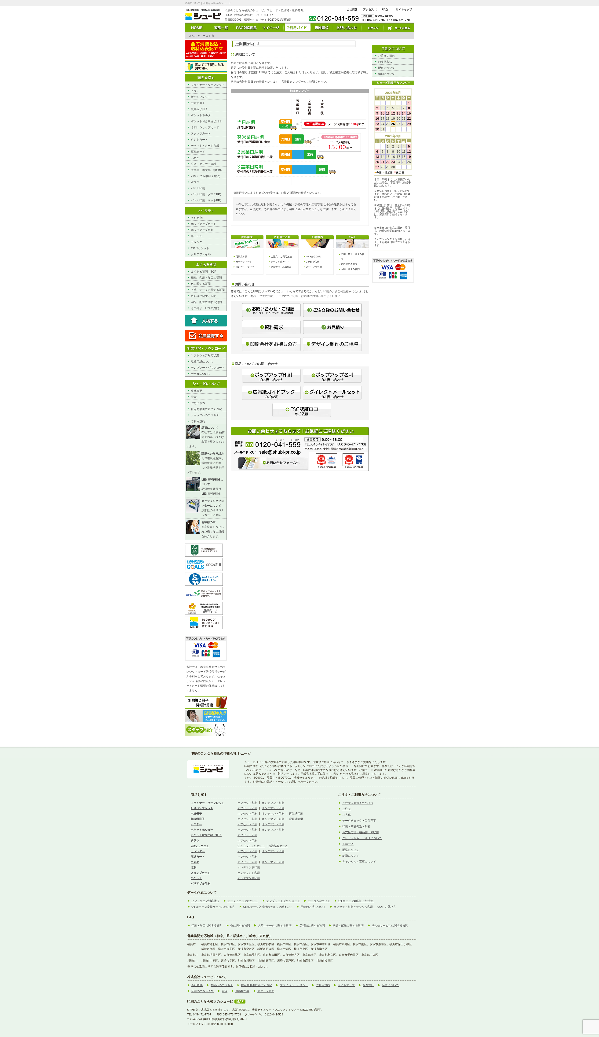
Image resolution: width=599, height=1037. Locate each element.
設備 (194, 397)
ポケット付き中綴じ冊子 (206, 121)
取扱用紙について (202, 361)
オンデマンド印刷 (273, 802)
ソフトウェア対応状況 (205, 355)
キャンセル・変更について (359, 861)
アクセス (368, 10)
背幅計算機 (296, 819)
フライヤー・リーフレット (208, 84)
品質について (390, 985)
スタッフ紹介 (265, 991)
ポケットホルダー (202, 115)
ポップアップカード (203, 224)
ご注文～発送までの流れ (357, 803)
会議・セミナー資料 (203, 164)
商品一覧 (220, 27)
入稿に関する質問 (350, 269)
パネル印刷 (198, 188)
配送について (386, 68)
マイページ (271, 27)
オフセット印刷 (247, 802)
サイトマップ (403, 10)
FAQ (385, 10)
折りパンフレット (202, 808)
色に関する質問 (201, 283)
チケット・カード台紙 (205, 145)
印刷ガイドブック (245, 267)
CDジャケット (200, 248)
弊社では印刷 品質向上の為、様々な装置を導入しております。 (205, 437)
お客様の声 (242, 991)
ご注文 (346, 809)
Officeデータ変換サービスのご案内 (213, 906)
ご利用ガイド (297, 27)
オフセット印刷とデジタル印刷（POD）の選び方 (365, 906)
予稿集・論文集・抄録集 (206, 170)
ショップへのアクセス (205, 415)
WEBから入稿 (313, 256)
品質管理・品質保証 (281, 267)
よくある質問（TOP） (205, 271)
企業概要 (196, 391)
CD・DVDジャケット (251, 846)
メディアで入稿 (314, 267)
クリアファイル (201, 254)
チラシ (195, 91)
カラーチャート (244, 261)
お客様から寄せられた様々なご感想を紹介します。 (212, 529)
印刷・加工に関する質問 (206, 925)
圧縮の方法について (313, 906)
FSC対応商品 (246, 27)
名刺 (193, 867)
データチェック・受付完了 (359, 820)
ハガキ (195, 157)
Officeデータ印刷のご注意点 (356, 901)
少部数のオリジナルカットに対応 (212, 508)
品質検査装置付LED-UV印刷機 (212, 486)
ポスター (196, 182)
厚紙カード (198, 151)
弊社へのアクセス (222, 985)
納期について (386, 74)
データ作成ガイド (280, 261)
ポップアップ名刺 (202, 230)
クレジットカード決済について (362, 838)
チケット (196, 878)
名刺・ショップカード (205, 127)
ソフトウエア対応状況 (205, 901)
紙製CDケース (278, 846)
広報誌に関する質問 (203, 296)
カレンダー (198, 242)
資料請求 (322, 27)
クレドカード (199, 139)
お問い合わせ (347, 27)
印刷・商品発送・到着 (356, 826)
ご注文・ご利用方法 (281, 256)
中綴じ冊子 (198, 103)
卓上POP (196, 236)
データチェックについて (242, 901)
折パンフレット (201, 97)
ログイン (373, 27)
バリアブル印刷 (200, 883)
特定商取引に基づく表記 (206, 409)
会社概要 (352, 10)
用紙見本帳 (241, 256)
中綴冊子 (196, 813)
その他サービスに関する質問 (390, 925)
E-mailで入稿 (312, 261)
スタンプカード (201, 133)
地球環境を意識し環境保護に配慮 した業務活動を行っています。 (205, 463)
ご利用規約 (198, 421)
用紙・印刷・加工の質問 (206, 277)
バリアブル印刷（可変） (206, 176)
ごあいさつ (198, 403)
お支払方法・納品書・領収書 (360, 832)
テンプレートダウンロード (208, 367)
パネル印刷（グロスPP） (207, 194)
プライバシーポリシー (294, 985)
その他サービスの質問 (205, 308)
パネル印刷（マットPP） (207, 200)
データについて (201, 373)
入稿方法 (348, 844)
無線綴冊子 (198, 819)
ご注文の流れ (386, 55)
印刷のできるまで (202, 991)
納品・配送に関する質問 (206, 302)
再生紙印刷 (296, 813)
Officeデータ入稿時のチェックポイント (267, 906)
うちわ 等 (197, 217)
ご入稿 (346, 814)
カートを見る (399, 27)
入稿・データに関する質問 (208, 290)
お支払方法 (385, 61)
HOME (196, 27)
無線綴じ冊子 (199, 109)
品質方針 (368, 985)
